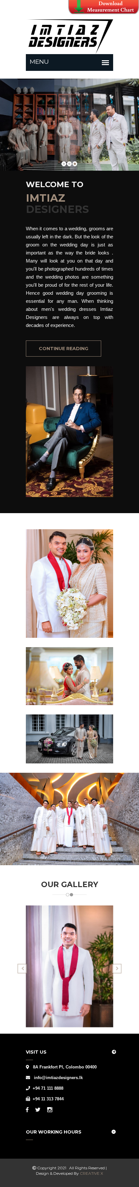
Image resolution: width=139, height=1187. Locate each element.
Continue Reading (63, 348)
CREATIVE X (91, 1173)
